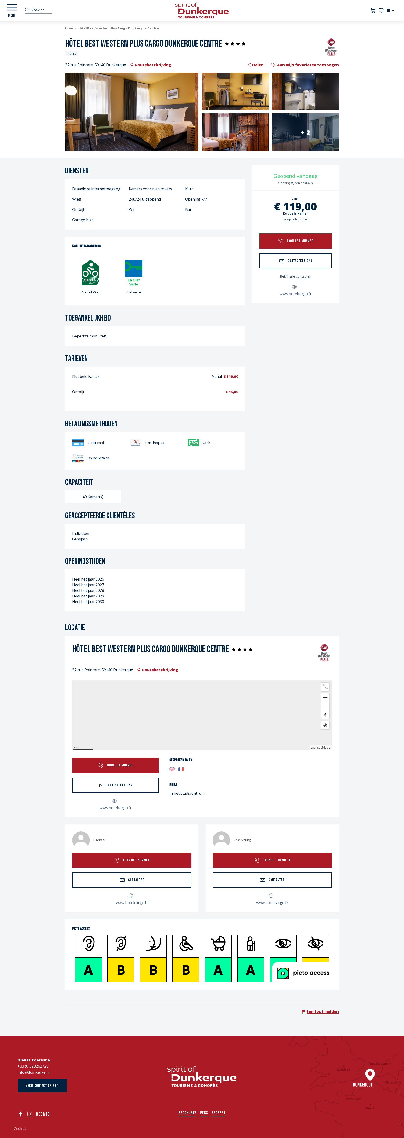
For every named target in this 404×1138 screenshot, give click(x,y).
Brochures (187, 1112)
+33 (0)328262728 (33, 1066)
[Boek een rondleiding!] (373, 10)
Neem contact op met (42, 1085)
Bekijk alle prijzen (295, 219)
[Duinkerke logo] (202, 1076)
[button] (391, 10)
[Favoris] (381, 10)
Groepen (218, 1112)
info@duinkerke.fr (33, 1072)
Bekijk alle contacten (295, 276)
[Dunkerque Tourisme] (202, 10)
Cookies (20, 1128)
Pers (204, 1112)
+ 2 (305, 132)
